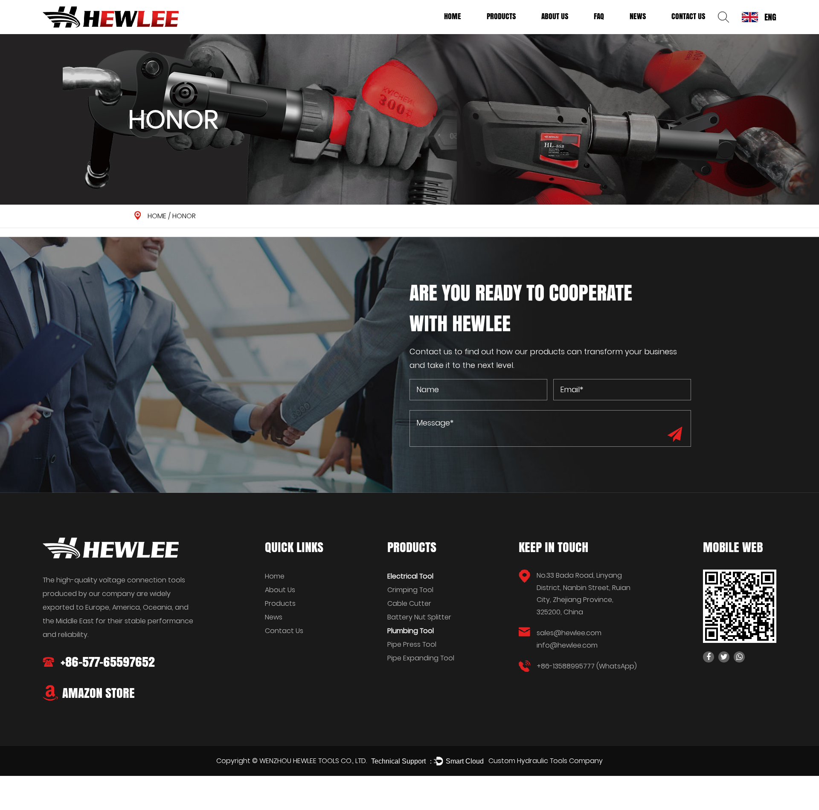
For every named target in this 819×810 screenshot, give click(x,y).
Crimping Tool (410, 590)
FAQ (599, 16)
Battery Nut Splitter (419, 617)
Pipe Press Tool (411, 644)
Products (501, 16)
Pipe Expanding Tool (420, 658)
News (638, 16)
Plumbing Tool (410, 631)
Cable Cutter (409, 603)
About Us (554, 16)
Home (452, 16)
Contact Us (688, 16)
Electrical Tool (410, 576)
